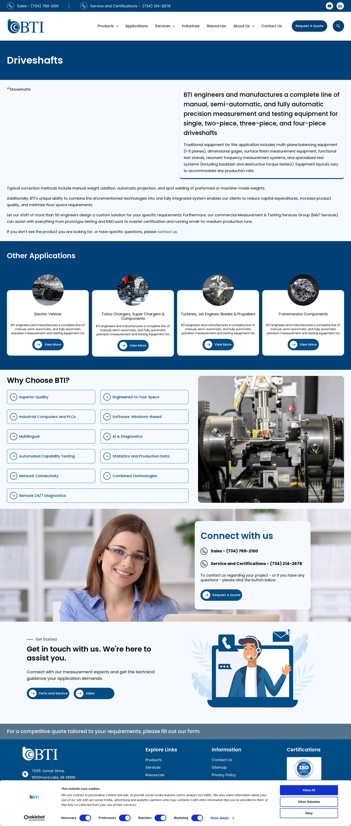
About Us (241, 25)
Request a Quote (226, 595)
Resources (216, 25)
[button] (116, 26)
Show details (219, 818)
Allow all (309, 790)
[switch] (125, 818)
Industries (191, 25)
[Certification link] (304, 768)
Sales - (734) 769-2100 (38, 6)
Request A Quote (309, 26)
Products (106, 25)
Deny (309, 813)
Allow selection (309, 801)
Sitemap (219, 767)
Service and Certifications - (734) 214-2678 (130, 6)
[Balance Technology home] (26, 25)
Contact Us (271, 25)
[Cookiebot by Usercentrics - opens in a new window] (34, 818)
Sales (90, 693)
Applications (136, 25)
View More (52, 344)
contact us (167, 231)
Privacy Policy (224, 774)
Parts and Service (53, 693)
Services (162, 25)
